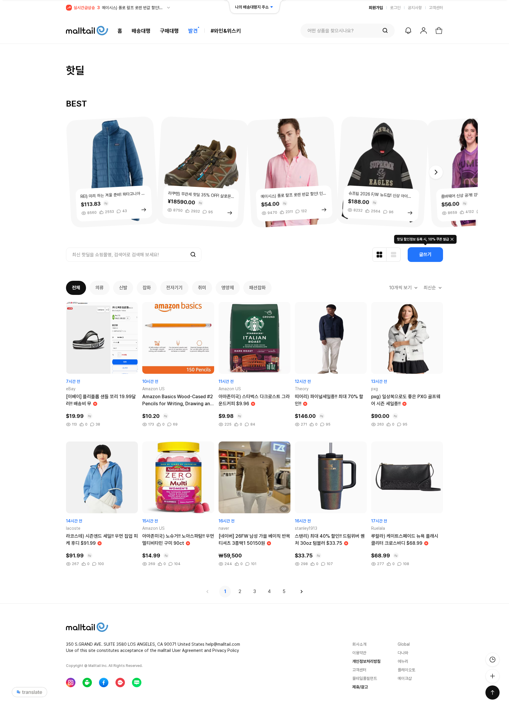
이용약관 (359, 652)
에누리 (403, 661)
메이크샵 (405, 678)
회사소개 (359, 644)
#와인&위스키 (226, 31)
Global (404, 644)
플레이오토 (406, 670)
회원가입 (376, 7)
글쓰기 (425, 254)
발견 (193, 31)
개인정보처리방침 (366, 661)
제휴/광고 (360, 687)
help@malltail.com (223, 644)
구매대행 (169, 31)
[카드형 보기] (379, 255)
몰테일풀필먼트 (364, 678)
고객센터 (436, 7)
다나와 (403, 652)
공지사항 (415, 7)
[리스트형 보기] (393, 255)
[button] (436, 172)
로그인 (395, 7)
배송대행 (141, 31)
